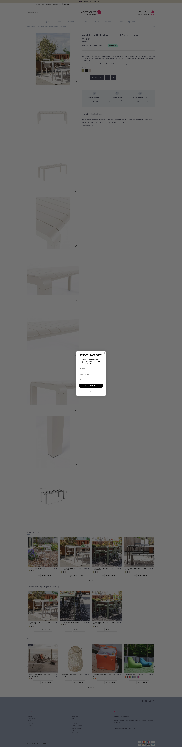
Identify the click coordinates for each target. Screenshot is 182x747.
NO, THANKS (91, 391)
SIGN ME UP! (91, 385)
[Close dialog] (104, 353)
